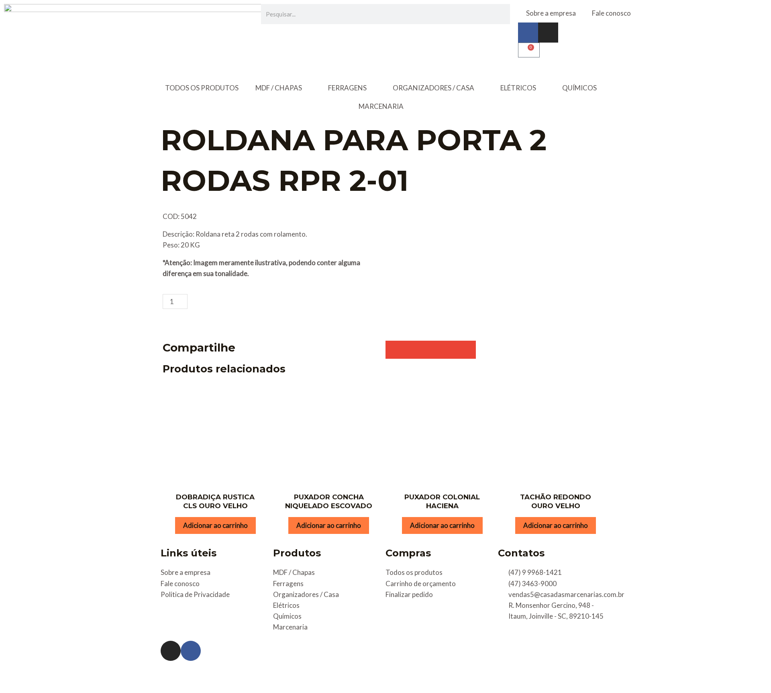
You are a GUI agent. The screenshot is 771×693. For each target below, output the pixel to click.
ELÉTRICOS (518, 88)
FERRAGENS (347, 88)
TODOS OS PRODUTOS (202, 88)
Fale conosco (611, 13)
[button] (395, 350)
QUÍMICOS (579, 88)
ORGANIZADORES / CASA (433, 88)
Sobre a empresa (551, 13)
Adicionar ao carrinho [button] (215, 525)
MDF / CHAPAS (278, 88)
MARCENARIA (381, 106)
